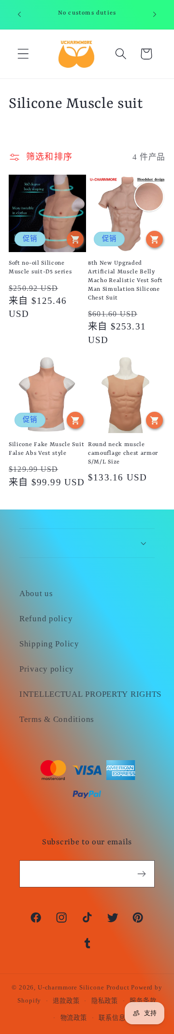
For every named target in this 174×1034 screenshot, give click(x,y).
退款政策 (66, 1000)
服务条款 (143, 1000)
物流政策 (73, 1017)
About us (36, 593)
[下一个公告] (154, 14)
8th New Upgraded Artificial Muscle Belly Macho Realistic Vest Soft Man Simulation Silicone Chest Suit (125, 280)
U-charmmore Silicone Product (84, 987)
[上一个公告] (19, 14)
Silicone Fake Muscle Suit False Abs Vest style (46, 449)
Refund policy (45, 618)
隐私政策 (104, 1000)
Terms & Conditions (56, 719)
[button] (23, 54)
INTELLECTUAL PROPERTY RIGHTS (87, 694)
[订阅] (141, 873)
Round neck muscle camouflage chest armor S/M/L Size (123, 453)
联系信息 (112, 1017)
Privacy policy (46, 669)
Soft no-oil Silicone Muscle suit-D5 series (40, 267)
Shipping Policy (49, 643)
